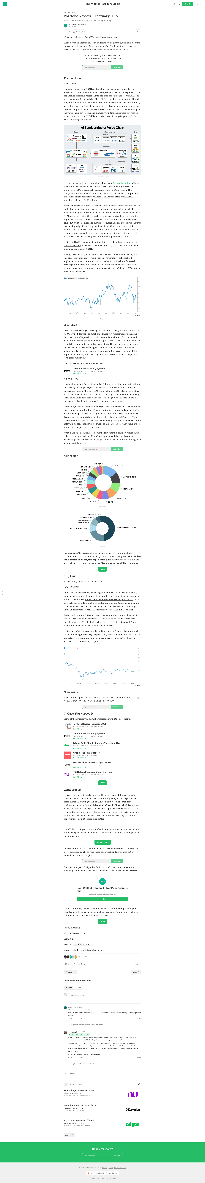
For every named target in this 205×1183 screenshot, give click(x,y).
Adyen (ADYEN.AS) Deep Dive (74, 1123)
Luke (70, 1007)
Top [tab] (66, 1084)
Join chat (102, 899)
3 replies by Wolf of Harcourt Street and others (87, 1025)
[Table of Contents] (2, 591)
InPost (88, 599)
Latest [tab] (72, 1084)
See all (68, 1135)
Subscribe (187, 4)
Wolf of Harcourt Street (77, 24)
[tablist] (73, 987)
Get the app (113, 1173)
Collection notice (120, 1168)
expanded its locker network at (108, 615)
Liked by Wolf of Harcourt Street (80, 1010)
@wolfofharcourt (82, 944)
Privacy (104, 1168)
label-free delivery (112, 599)
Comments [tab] (68, 987)
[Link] (60, 78)
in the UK (128, 599)
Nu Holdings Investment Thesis (80, 1090)
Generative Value (121, 183)
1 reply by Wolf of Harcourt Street (82, 1064)
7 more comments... (71, 1073)
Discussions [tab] (80, 1084)
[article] (102, 1094)
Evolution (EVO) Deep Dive (73, 1108)
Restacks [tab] (78, 987)
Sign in (198, 4)
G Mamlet (72, 1032)
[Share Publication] (179, 4)
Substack (92, 1178)
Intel (108, 222)
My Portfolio (69, 12)
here (136, 563)
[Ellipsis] (140, 1007)
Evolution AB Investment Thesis (80, 1105)
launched (97, 599)
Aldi (126, 615)
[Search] (174, 4)
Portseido (84, 552)
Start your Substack (97, 1173)
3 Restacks (88, 957)
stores (132, 615)
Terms (111, 1168)
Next (135, 972)
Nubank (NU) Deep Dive (72, 1093)
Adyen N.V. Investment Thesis (79, 1120)
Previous (71, 972)
